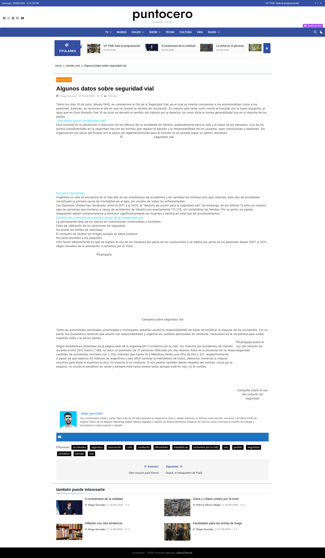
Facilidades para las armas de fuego (217, 523)
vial (91, 453)
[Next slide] (320, 3)
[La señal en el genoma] (187, 48)
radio (212, 32)
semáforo (64, 453)
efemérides (161, 447)
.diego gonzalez (68, 96)
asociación (114, 447)
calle (129, 447)
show (153, 32)
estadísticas (181, 447)
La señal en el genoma (210, 45)
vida (200, 32)
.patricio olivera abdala (208, 504)
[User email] (59, 437)
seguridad (253, 447)
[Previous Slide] (315, 3)
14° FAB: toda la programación (102, 45)
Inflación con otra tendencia (103, 523)
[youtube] (22, 18)
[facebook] (4, 18)
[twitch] (17, 18)
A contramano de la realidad (283, 3)
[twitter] (13, 18)
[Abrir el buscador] (315, 32)
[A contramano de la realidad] (132, 47)
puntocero (162, 13)
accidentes (79, 447)
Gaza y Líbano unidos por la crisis (216, 499)
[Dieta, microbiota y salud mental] (236, 47)
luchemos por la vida (205, 447)
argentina (97, 447)
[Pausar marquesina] (266, 48)
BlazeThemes (184, 552)
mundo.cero (64, 79)
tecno (170, 32)
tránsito (79, 453)
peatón (238, 447)
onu (226, 447)
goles (136, 32)
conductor (144, 447)
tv (106, 32)
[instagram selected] (8, 18)
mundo (122, 32)
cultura (186, 32)
